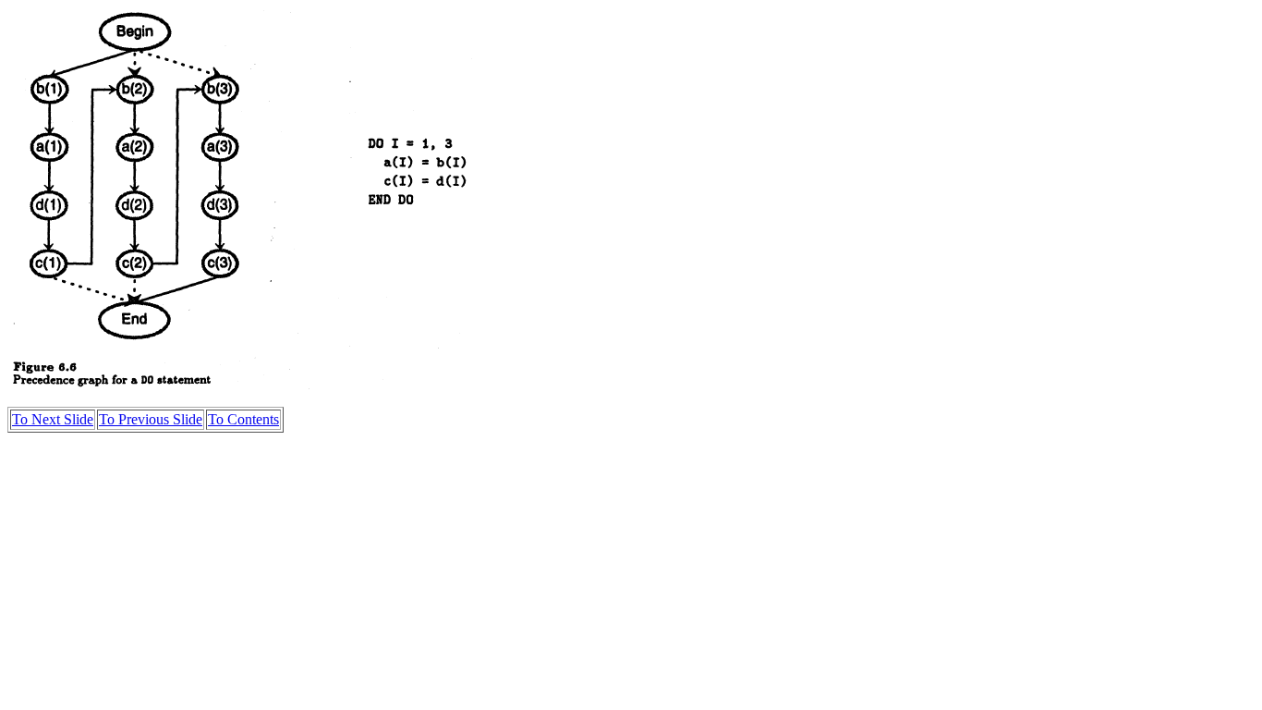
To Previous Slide (150, 419)
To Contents (243, 419)
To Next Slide (52, 419)
